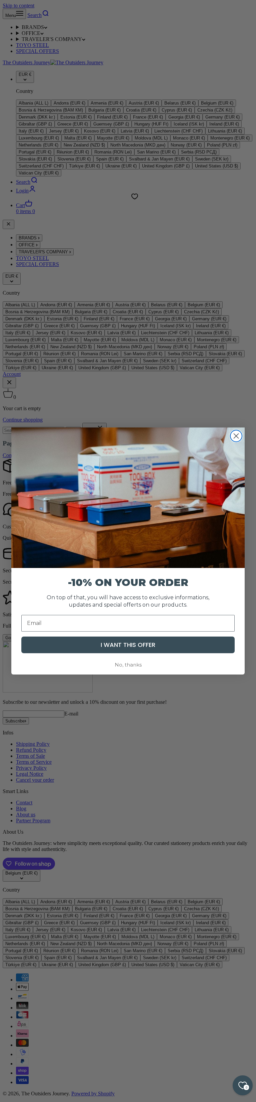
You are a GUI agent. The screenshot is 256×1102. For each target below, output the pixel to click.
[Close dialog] (236, 436)
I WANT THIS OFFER (128, 645)
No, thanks (128, 665)
